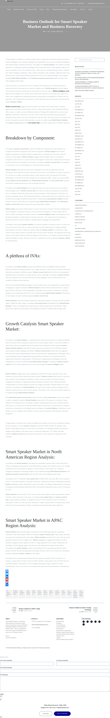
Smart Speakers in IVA (63, 592)
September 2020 (79, 185)
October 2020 (79, 182)
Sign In (90, 9)
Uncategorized (79, 246)
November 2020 (79, 179)
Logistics (78, 234)
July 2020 (77, 191)
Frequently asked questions (59, 9)
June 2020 (77, 194)
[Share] (38, 584)
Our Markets (73, 9)
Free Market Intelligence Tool (8, 593)
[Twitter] (38, 573)
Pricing (41, 9)
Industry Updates (80, 228)
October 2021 (79, 147)
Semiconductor (60, 628)
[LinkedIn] (38, 576)
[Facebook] (38, 571)
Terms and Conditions (11, 637)
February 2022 (79, 136)
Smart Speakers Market (69, 592)
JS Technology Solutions (44, 647)
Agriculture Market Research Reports (65, 634)
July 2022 (77, 121)
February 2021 (79, 171)
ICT (76, 225)
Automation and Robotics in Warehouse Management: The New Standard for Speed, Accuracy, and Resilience (89, 73)
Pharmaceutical (80, 240)
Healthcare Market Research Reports (65, 632)
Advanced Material (81, 205)
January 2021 (79, 174)
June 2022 (77, 124)
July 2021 (77, 156)
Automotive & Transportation (84, 211)
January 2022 (79, 139)
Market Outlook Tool (34, 592)
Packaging (78, 237)
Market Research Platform (39, 592)
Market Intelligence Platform (22, 592)
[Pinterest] (38, 579)
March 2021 (78, 168)
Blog (48, 9)
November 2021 (79, 144)
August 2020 (78, 188)
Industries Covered (19, 9)
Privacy (7, 636)
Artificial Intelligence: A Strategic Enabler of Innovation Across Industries (87, 82)
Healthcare (78, 222)
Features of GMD (32, 9)
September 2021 (79, 150)
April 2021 (78, 165)
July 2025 (77, 107)
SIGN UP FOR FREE (62, 713)
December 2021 (79, 142)
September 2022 (79, 115)
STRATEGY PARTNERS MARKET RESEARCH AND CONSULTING (17, 626)
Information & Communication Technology (88, 231)
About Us (82, 9)
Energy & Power (80, 216)
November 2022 (79, 109)
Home (8, 9)
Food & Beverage (80, 219)
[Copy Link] (38, 582)
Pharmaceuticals (60, 621)
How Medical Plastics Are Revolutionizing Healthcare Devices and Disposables (89, 78)
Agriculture (79, 208)
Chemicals (78, 214)
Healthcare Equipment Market (15, 592)
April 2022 (78, 130)
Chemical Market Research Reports (64, 639)
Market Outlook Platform (28, 592)
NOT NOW (46, 713)
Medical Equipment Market (57, 592)
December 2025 (79, 101)
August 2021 (78, 153)
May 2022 (77, 127)
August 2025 (78, 104)
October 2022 (79, 112)
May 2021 (77, 162)
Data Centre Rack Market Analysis (84, 90)
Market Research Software (45, 592)
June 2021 (77, 159)
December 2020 (79, 177)
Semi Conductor (57, 31)
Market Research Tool (51, 592)
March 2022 (78, 133)
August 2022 (78, 118)
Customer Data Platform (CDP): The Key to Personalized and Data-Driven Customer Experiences (89, 87)
